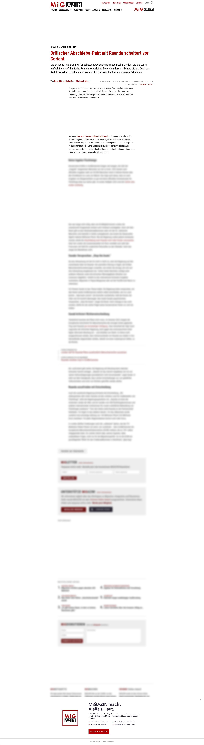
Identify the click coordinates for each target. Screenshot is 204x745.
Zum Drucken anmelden (147, 84)
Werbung (139, 3)
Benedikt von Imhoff (63, 81)
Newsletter (105, 3)
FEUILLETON (107, 10)
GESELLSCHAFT (65, 10)
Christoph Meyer (83, 81)
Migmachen (117, 3)
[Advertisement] (102, 28)
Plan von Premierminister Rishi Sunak (92, 136)
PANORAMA (78, 10)
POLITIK (53, 10)
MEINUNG (118, 10)
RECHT (87, 10)
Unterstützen (128, 3)
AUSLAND (96, 10)
